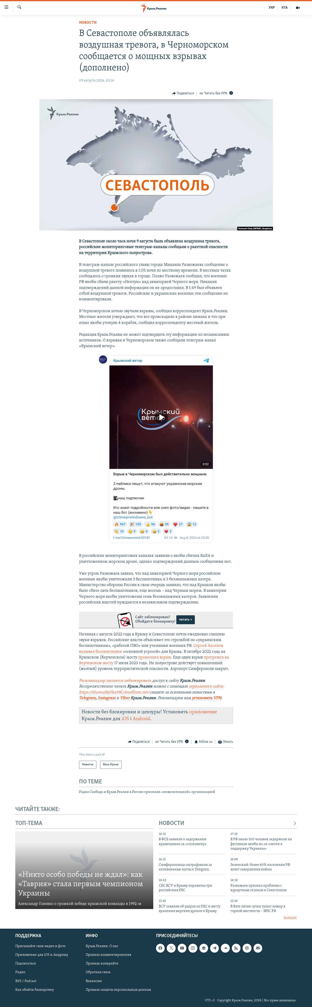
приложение (203, 712)
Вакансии (94, 981)
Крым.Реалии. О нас (102, 946)
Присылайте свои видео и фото (40, 946)
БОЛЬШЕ (290, 918)
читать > (185, 619)
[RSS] (236, 948)
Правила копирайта (102, 963)
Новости (88, 23)
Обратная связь (98, 972)
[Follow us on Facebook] (160, 948)
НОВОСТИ (171, 823)
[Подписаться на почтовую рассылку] (258, 948)
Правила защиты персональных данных (118, 989)
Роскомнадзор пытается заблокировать (115, 681)
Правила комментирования (108, 955)
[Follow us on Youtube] (182, 948)
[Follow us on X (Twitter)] (171, 948)
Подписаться (25, 963)
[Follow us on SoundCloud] (225, 948)
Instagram (107, 698)
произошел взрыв (154, 657)
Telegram (87, 698)
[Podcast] (247, 948)
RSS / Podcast (25, 981)
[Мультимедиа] (298, 8)
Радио (20, 972)
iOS (125, 718)
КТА (285, 8)
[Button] (183, 93)
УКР (272, 8)
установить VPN (206, 698)
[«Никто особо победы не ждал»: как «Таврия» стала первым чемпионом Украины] (84, 870)
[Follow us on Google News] (203, 948)
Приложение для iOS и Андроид (41, 955)
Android (141, 718)
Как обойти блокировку (34, 989)
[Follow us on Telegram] (214, 948)
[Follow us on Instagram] (192, 948)
